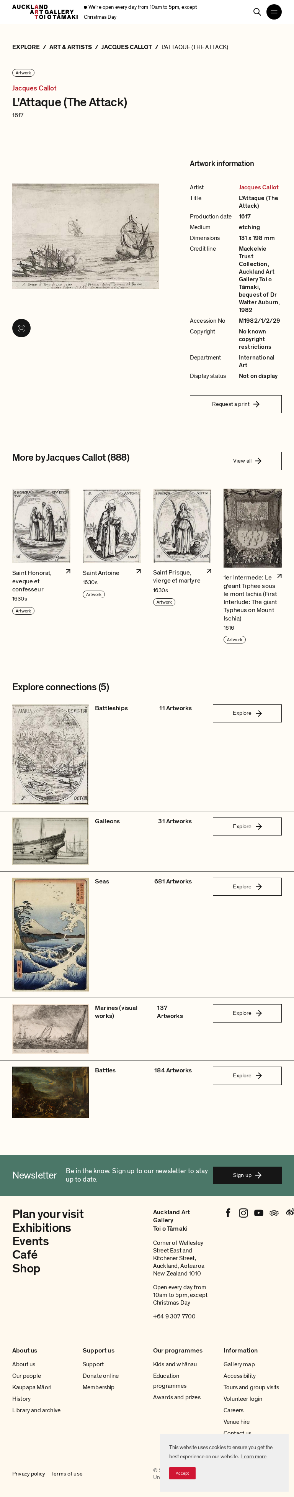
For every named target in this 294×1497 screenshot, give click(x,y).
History (21, 1399)
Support (93, 1364)
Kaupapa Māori (31, 1387)
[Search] (257, 12)
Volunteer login (243, 1399)
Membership (99, 1387)
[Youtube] (258, 1213)
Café (24, 1254)
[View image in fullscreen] (21, 328)
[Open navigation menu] (274, 12)
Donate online (101, 1376)
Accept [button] (182, 1473)
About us (23, 1364)
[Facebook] (228, 1213)
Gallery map (239, 1364)
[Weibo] (289, 1213)
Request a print (231, 404)
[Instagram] (243, 1213)
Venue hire (237, 1422)
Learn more (253, 1456)
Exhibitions (41, 1228)
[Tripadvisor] (274, 1213)
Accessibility (240, 1376)
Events (30, 1241)
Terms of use (67, 1473)
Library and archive (36, 1410)
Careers (233, 1410)
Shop (26, 1268)
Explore (242, 713)
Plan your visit (47, 1214)
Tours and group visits (251, 1387)
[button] (41, 567)
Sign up (242, 1175)
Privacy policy (28, 1473)
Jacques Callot (34, 88)
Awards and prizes (177, 1397)
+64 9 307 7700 (174, 1316)
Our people (26, 1376)
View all (242, 461)
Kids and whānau (175, 1364)
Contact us (238, 1433)
